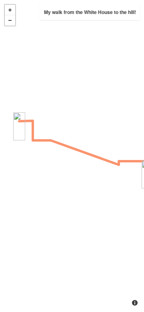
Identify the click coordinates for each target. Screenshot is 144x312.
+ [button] (10, 10)
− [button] (10, 20)
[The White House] (19, 126)
